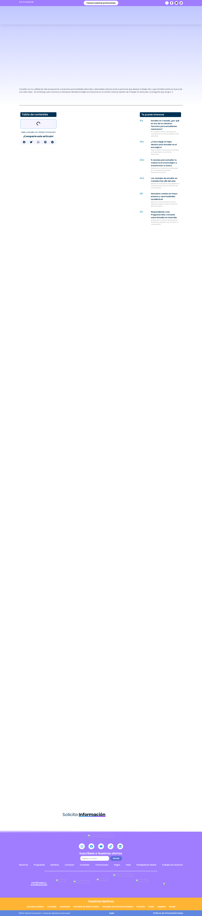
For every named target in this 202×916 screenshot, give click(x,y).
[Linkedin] (120, 846)
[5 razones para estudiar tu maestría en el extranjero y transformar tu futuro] (144, 163)
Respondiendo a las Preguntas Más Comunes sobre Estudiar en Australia (164, 215)
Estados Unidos (35, 906)
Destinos (54, 865)
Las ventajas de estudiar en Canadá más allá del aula (164, 179)
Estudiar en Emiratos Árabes (117, 906)
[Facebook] (91, 846)
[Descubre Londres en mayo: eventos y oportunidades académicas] (144, 197)
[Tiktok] (181, 3)
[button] (24, 142)
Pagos (117, 865)
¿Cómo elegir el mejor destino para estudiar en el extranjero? (164, 144)
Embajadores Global (146, 865)
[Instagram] (82, 846)
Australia (65, 906)
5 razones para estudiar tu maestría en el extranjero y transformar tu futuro (164, 163)
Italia (151, 906)
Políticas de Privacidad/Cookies (168, 913)
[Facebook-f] (171, 3)
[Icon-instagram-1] (167, 3)
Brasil (172, 906)
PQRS (111, 913)
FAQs (128, 865)
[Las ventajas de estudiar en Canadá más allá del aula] (144, 181)
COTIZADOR (26, 2)
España (162, 906)
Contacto (69, 865)
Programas (39, 865)
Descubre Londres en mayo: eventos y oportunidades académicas (164, 196)
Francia (141, 906)
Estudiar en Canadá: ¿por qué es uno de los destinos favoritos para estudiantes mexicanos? (165, 124)
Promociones (102, 865)
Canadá (51, 906)
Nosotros (23, 865)
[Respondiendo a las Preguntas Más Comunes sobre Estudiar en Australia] (144, 215)
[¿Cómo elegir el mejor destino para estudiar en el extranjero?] (144, 145)
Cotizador (85, 865)
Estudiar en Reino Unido (86, 906)
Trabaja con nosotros (172, 865)
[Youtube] (176, 3)
